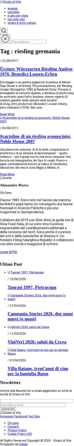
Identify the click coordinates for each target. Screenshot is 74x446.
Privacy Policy (17, 430)
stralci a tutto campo (22, 23)
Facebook (21, 416)
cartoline (13, 12)
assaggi (13, 8)
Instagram (7, 416)
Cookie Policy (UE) (20, 434)
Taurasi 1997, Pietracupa (32, 287)
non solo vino (16, 19)
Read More (7, 114)
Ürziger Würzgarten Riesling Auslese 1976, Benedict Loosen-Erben (36, 71)
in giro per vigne (18, 15)
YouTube (34, 416)
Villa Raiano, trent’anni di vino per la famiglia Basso (38, 371)
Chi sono (13, 423)
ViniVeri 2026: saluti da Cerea (37, 341)
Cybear (23, 444)
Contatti (13, 427)
